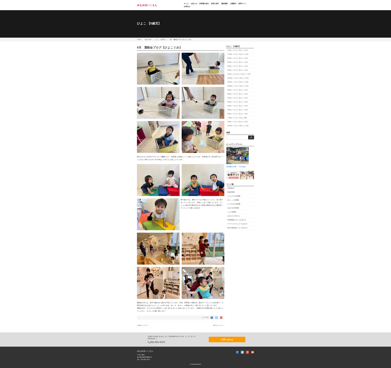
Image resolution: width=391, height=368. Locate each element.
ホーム (186, 3)
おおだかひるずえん (233, 216)
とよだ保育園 (231, 212)
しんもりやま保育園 (233, 196)
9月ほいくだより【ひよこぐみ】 (237, 90)
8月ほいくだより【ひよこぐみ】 (237, 94)
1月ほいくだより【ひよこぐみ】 (237, 121)
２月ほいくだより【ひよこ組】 (237, 117)
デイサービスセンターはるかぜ (237, 224)
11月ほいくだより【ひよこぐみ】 (238, 82)
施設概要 (224, 3)
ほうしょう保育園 (233, 200)
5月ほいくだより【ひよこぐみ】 (237, 58)
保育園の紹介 (204, 3)
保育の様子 (215, 3)
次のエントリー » (218, 325)
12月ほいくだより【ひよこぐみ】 (238, 78)
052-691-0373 (157, 342)
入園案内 (233, 3)
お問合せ (187, 6)
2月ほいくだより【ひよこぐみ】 (237, 70)
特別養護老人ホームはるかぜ (236, 220)
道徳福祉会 (230, 188)
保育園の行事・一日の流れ (236, 167)
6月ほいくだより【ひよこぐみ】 (237, 102)
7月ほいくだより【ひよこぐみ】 (237, 50)
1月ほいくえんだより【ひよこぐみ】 (239, 74)
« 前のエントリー (142, 325)
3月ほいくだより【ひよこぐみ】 (237, 66)
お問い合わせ (227, 339)
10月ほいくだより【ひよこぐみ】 (238, 86)
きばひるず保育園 (233, 208)
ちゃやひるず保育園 (233, 204)
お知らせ (194, 3)
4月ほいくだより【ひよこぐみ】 (237, 62)
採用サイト (242, 3)
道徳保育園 (230, 192)
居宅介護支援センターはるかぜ (237, 228)
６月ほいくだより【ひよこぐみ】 (238, 54)
